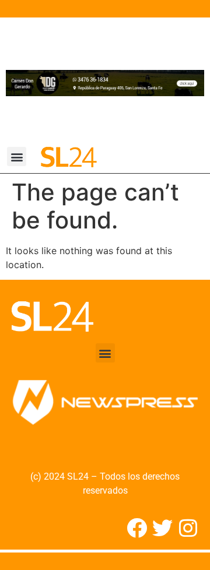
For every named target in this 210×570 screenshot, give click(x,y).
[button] (16, 156)
